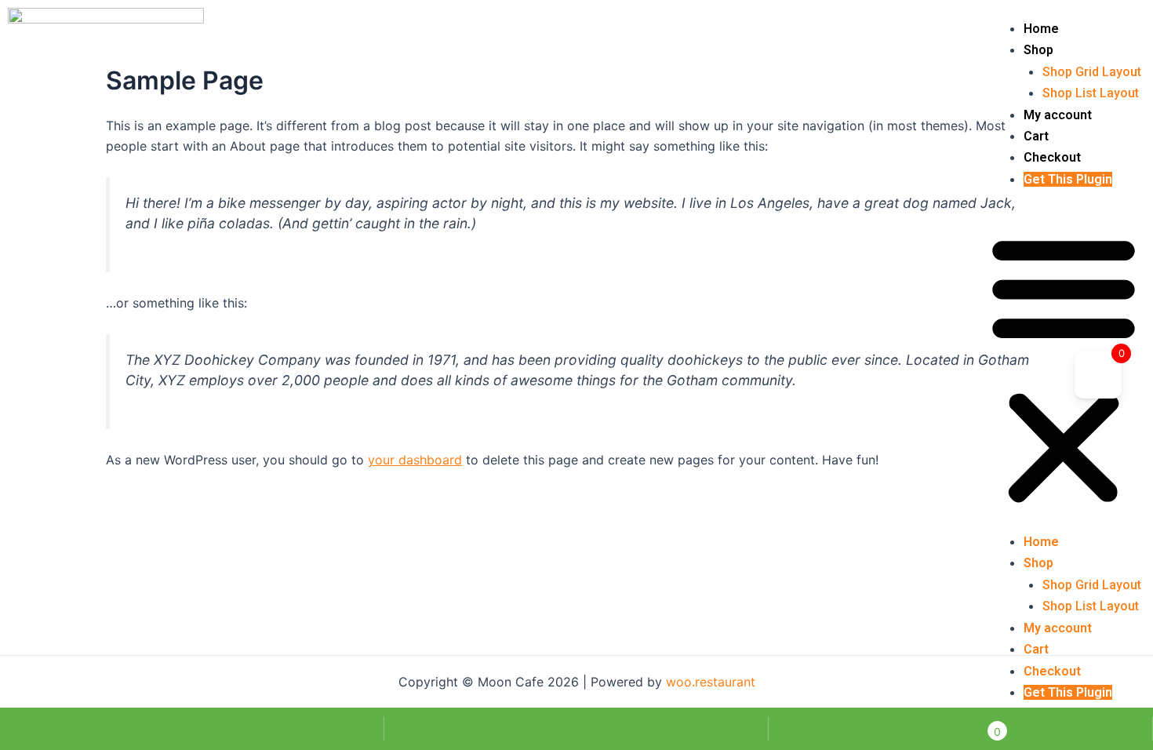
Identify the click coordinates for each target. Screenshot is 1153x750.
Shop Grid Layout (1091, 71)
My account (1058, 114)
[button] (1063, 370)
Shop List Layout (1090, 93)
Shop (1038, 49)
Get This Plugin (1068, 179)
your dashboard (415, 460)
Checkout (1052, 157)
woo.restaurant (710, 682)
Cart (1036, 136)
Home (1041, 28)
